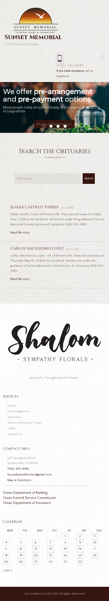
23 (80, 555)
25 (6, 561)
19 (21, 555)
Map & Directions (19, 480)
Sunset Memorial (36, 593)
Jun (8, 570)
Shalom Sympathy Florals (24, 422)
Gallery (12, 428)
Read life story (20, 232)
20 (36, 555)
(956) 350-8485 (70, 65)
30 (80, 561)
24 (94, 555)
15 (65, 548)
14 (50, 548)
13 (35, 548)
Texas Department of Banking (25, 493)
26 (21, 561)
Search (88, 178)
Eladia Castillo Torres (34, 207)
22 (65, 555)
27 (35, 561)
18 (6, 555)
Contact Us (15, 434)
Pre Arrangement (18, 411)
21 (50, 555)
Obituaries (14, 417)
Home (11, 405)
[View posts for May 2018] (3, 570)
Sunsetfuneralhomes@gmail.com (29, 474)
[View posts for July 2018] (11, 570)
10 (94, 542)
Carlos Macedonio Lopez (37, 248)
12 (21, 548)
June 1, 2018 (67, 208)
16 (80, 548)
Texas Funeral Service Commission (29, 498)
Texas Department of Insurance (27, 503)
